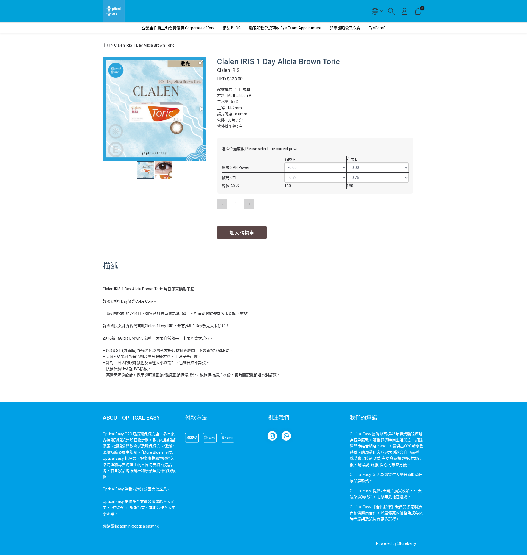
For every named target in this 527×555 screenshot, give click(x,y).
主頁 (106, 45)
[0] (417, 11)
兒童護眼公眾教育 (345, 28)
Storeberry (406, 543)
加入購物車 (241, 233)
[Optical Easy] (114, 11)
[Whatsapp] (286, 436)
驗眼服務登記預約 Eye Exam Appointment (285, 28)
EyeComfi (377, 28)
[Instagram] (272, 436)
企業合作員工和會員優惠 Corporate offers (178, 28)
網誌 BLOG (232, 28)
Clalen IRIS (228, 70)
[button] (201, 62)
